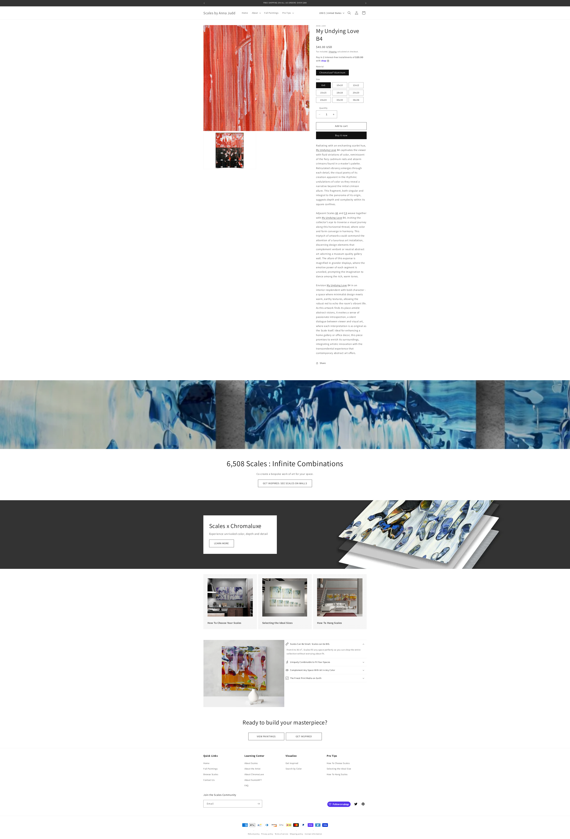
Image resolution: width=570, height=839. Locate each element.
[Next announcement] (366, 3)
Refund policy (254, 834)
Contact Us (209, 779)
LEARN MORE (221, 543)
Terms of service (281, 834)
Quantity (323, 107)
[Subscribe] (258, 804)
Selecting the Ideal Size (339, 768)
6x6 (323, 85)
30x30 (340, 99)
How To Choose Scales (338, 763)
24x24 (323, 99)
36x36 (356, 99)
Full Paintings (210, 768)
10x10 (340, 85)
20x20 (356, 92)
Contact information (313, 834)
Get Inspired (292, 763)
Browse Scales (210, 774)
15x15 (323, 92)
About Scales (251, 763)
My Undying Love (326, 150)
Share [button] (323, 363)
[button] (256, 13)
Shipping (333, 51)
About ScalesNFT (253, 779)
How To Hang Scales (337, 774)
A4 (336, 213)
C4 (345, 213)
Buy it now (341, 135)
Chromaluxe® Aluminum (332, 72)
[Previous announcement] (204, 3)
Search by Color (294, 768)
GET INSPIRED (304, 736)
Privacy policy (267, 834)
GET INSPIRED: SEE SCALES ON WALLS (285, 483)
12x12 (356, 85)
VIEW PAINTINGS (266, 736)
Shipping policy (296, 834)
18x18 (340, 92)
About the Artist (252, 768)
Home (206, 763)
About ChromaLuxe (254, 774)
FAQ (246, 785)
